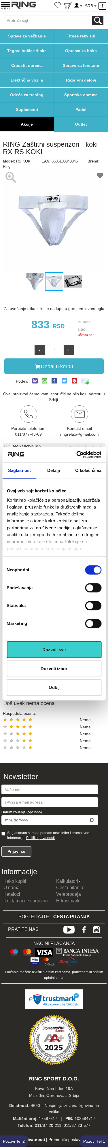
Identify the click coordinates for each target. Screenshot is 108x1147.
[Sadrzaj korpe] (68, 6)
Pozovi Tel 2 (14, 1141)
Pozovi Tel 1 (94, 1141)
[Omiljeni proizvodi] (57, 5)
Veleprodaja (68, 894)
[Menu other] (103, 6)
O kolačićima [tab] (88, 470)
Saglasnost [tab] (19, 470)
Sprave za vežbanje (27, 36)
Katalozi (11, 894)
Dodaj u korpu (57, 366)
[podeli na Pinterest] (74, 380)
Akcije (27, 124)
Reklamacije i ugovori (25, 900)
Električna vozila (27, 80)
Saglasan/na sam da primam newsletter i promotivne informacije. (48, 835)
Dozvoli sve (54, 649)
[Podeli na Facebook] (54, 380)
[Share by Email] (86, 381)
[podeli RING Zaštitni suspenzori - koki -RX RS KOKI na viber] (35, 381)
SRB (89, 5)
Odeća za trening (26, 94)
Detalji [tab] (53, 470)
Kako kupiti (14, 881)
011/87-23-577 (77, 1125)
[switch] (93, 587)
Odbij (54, 687)
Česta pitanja (69, 887)
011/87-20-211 (48, 1125)
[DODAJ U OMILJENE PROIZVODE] (100, 176)
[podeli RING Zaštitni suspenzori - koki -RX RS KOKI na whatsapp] (44, 381)
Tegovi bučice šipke (27, 50)
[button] (8, 220)
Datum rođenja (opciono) (21, 812)
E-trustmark (67, 900)
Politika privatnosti (40, 838)
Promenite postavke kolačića (74, 1139)
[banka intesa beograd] (77, 951)
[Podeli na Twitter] (64, 380)
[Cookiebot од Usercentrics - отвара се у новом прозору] (76, 454)
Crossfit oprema (27, 65)
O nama (11, 887)
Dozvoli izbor (54, 668)
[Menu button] (6, 5)
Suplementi (27, 109)
